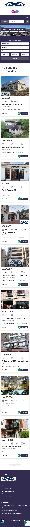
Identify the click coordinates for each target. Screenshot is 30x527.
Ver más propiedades (15, 465)
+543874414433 (17, 513)
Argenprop (13, 522)
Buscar (15, 58)
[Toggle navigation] (27, 17)
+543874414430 (8, 513)
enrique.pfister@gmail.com (10, 510)
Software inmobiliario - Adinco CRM (19, 520)
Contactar (24, 113)
